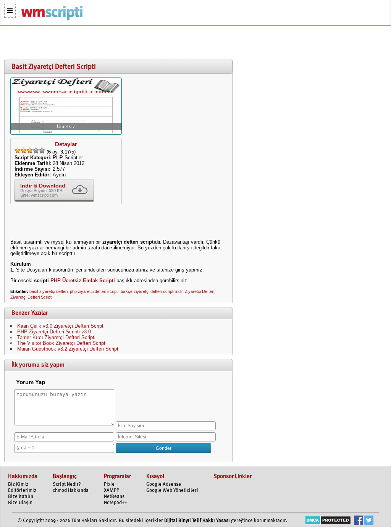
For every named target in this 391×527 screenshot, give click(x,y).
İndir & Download (42, 186)
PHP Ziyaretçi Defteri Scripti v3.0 (54, 332)
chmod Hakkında (71, 490)
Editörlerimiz (22, 490)
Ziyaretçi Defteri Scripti (31, 297)
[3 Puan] (30, 150)
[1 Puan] (18, 150)
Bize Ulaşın (20, 502)
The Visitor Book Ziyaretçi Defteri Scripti (62, 343)
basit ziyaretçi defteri (48, 291)
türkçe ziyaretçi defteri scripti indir (152, 291)
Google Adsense (163, 484)
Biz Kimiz (18, 484)
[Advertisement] (116, 43)
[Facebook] (358, 521)
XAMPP (111, 490)
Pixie (109, 484)
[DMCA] (328, 521)
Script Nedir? (67, 484)
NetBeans (114, 496)
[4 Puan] (36, 150)
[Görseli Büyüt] (66, 131)
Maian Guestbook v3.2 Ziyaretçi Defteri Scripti (68, 349)
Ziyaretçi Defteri (199, 291)
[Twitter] (368, 521)
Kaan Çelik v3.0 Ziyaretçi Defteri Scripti (61, 326)
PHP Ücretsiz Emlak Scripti (82, 280)
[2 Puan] (24, 150)
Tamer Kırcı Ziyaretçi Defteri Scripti (56, 337)
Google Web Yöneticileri (172, 490)
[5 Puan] (42, 150)
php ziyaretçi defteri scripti (94, 291)
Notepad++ (115, 502)
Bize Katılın (20, 496)
